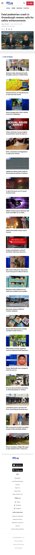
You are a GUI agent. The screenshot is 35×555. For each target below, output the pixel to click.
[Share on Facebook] (6, 29)
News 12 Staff (5, 24)
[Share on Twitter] (9, 29)
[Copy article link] (11, 29)
